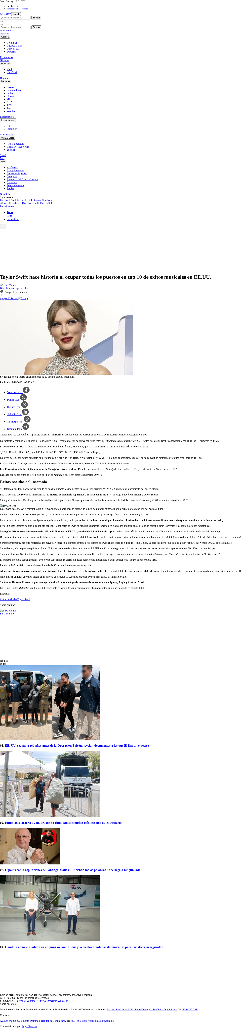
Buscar (36, 17)
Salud (3, 155)
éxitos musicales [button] (8, 599)
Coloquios (12, 176)
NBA (9, 102)
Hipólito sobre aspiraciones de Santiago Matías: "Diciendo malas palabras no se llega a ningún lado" (73, 870)
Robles (10, 188)
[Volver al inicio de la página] (3, 226)
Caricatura (12, 182)
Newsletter (5, 194)
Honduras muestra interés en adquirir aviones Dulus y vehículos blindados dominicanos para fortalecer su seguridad (84, 947)
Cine (9, 125)
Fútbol (10, 93)
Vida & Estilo (7, 134)
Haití (9, 69)
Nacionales (6, 30)
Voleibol (11, 111)
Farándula (12, 128)
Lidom (10, 96)
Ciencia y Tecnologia (18, 146)
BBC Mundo (7, 288)
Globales (4, 60)
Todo (10, 212)
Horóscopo (12, 167)
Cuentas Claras (14, 45)
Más (2, 158)
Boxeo (10, 87)
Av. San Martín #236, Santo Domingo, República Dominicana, (33, 1020)
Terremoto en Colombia (17, 8)
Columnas (12, 42)
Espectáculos (7, 116)
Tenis (9, 108)
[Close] (1, 24)
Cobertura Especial (17, 173)
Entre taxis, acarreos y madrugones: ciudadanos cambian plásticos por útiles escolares (63, 822)
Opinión (4, 33)
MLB (9, 99)
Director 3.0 (13, 48)
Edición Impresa (15, 185)
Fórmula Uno (14, 90)
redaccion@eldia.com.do (101, 1020)
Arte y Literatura (15, 143)
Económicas (6, 57)
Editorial (11, 51)
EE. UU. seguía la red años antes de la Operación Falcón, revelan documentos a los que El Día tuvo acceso (77, 745)
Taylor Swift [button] (23, 599)
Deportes (4, 78)
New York (12, 72)
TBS (9, 105)
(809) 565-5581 (190, 1009)
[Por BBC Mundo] (8, 285)
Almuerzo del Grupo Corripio (22, 179)
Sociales (11, 149)
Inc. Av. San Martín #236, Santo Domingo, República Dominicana (142, 1009)
